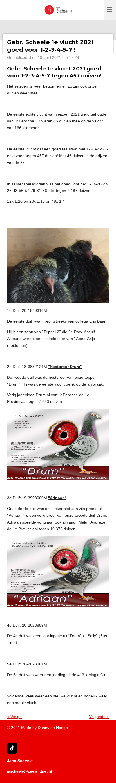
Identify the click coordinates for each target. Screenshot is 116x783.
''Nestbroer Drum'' (65, 366)
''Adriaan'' (57, 498)
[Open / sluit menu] (110, 10)
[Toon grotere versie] (58, 266)
